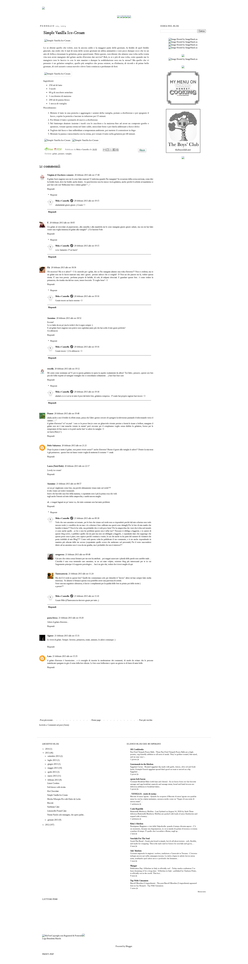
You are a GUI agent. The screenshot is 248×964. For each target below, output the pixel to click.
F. (48, 223)
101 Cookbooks (137, 749)
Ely (48, 267)
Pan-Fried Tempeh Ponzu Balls (142, 752)
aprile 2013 (52, 772)
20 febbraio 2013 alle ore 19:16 (86, 296)
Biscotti (50, 803)
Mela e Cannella (82, 149)
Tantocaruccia (61, 574)
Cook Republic (136, 809)
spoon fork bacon (137, 779)
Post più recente (46, 720)
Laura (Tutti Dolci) (55, 466)
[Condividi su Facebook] (114, 149)
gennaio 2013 (53, 820)
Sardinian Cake (53, 807)
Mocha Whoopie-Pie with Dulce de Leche (64, 799)
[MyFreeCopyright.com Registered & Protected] (62, 936)
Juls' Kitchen (136, 851)
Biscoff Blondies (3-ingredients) (143, 883)
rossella (50, 369)
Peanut (50, 413)
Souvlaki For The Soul (140, 838)
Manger (133, 866)
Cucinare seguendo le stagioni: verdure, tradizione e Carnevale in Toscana (159, 853)
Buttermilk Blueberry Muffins (142, 811)
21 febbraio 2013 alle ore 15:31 (66, 636)
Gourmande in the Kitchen (141, 764)
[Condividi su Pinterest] (117, 149)
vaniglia (68, 154)
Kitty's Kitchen (136, 824)
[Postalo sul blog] (107, 149)
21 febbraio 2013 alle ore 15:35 (64, 656)
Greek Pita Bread (137, 841)
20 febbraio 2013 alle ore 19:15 (86, 201)
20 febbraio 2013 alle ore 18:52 (68, 318)
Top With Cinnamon (139, 880)
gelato (54, 154)
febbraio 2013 (53, 780)
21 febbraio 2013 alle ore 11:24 (80, 574)
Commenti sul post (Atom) (58, 725)
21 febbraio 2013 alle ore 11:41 (86, 596)
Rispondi (50, 189)
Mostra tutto (202, 892)
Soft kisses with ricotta (56, 787)
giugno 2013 (53, 764)
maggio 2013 (53, 768)
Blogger (129, 946)
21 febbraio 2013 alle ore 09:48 (77, 554)
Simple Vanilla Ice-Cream (57, 795)
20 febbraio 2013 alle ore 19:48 (66, 413)
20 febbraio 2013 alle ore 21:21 (74, 445)
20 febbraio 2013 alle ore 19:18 (86, 392)
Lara (49, 656)
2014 (47, 749)
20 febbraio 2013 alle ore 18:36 (63, 267)
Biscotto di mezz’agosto (139, 796)
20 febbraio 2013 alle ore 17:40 (87, 175)
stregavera (59, 554)
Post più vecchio (145, 720)
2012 (47, 825)
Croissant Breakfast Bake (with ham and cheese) (149, 782)
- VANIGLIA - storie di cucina (143, 794)
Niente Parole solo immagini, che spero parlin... (66, 815)
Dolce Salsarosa (54, 445)
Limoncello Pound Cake (56, 811)
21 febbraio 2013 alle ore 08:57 (68, 484)
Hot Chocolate (53, 791)
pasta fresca (52, 618)
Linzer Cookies (53, 783)
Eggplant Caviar (136, 767)
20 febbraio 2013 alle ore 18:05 (62, 223)
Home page (96, 720)
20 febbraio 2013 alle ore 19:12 (67, 369)
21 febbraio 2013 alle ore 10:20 (71, 618)
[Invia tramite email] (104, 149)
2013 (47, 753)
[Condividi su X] (111, 149)
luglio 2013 (52, 760)
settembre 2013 (54, 756)
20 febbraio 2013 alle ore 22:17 (77, 466)
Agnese (50, 636)
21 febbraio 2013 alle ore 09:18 (86, 518)
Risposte (53, 195)
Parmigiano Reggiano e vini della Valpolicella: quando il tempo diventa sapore (161, 826)
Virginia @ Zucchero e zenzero (60, 175)
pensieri (61, 154)
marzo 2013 (53, 776)
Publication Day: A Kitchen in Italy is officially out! (150, 868)
